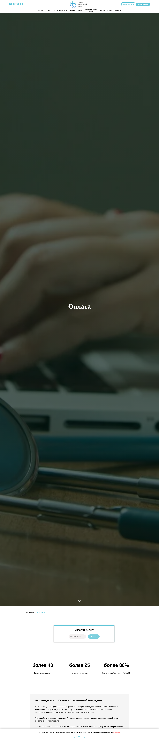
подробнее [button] (116, 732)
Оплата (41, 612)
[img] (79, 4)
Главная (30, 612)
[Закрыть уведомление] (158, 730)
